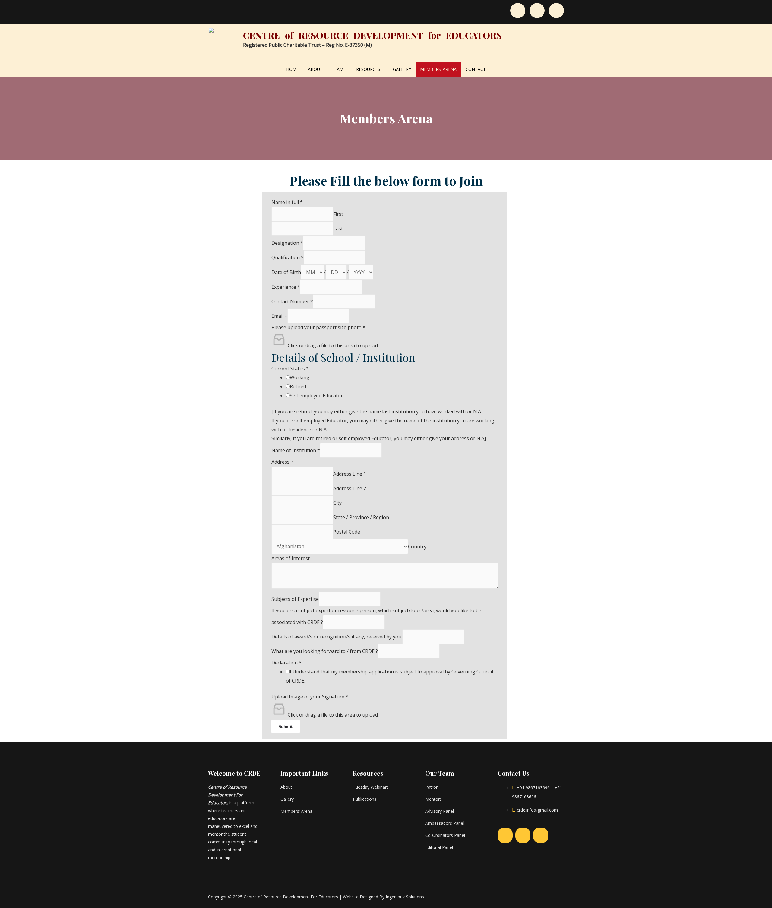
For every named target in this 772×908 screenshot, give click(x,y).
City (337, 503)
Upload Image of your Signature (309, 696)
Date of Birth (286, 272)
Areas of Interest (290, 558)
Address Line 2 (349, 488)
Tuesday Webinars (371, 787)
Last (338, 228)
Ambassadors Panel (444, 823)
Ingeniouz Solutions (405, 897)
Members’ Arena (438, 69)
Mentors (433, 799)
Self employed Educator (316, 395)
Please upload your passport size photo (318, 327)
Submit (286, 726)
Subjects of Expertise (295, 599)
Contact (476, 69)
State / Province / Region (361, 517)
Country (417, 546)
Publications (364, 799)
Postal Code (346, 531)
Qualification (287, 257)
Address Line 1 (349, 474)
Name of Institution (295, 450)
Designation (287, 243)
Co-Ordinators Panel (445, 835)
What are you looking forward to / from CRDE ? (324, 651)
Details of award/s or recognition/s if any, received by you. (336, 636)
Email (279, 316)
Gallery (402, 69)
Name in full (287, 202)
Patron (431, 787)
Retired (298, 386)
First (338, 214)
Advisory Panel (439, 811)
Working (299, 377)
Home (292, 69)
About (315, 69)
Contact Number (292, 301)
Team (337, 69)
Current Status (290, 368)
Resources (368, 69)
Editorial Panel (439, 847)
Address (282, 462)
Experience (285, 287)
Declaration (286, 662)
